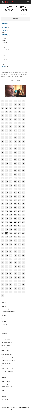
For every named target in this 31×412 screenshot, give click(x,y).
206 (7, 225)
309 (11, 288)
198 (23, 218)
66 (23, 137)
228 (23, 236)
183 (11, 211)
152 (7, 192)
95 (19, 156)
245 (19, 248)
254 (7, 255)
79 (2, 148)
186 (23, 211)
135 (11, 181)
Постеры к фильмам (7, 342)
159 (11, 196)
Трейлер (4, 35)
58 (15, 134)
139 (3, 185)
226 (15, 236)
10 (15, 104)
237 (11, 244)
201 (11, 222)
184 (15, 211)
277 (3, 270)
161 (19, 196)
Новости (4, 306)
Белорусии (4, 324)
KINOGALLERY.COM (13, 406)
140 (7, 185)
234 (23, 240)
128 (7, 178)
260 (7, 259)
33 (11, 119)
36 (23, 119)
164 (7, 200)
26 (6, 115)
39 (11, 123)
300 (23, 281)
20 (6, 111)
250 (15, 251)
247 (3, 251)
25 (2, 115)
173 (19, 203)
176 (7, 207)
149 (19, 189)
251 (19, 251)
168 (23, 200)
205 (3, 225)
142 (15, 185)
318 (23, 292)
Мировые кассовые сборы (8, 357)
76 (15, 145)
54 (23, 130)
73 (2, 145)
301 (3, 284)
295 (3, 281)
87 (11, 152)
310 (15, 288)
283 (3, 273)
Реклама (4, 396)
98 (6, 159)
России (3, 319)
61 (2, 137)
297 (11, 281)
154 (15, 192)
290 (7, 277)
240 (23, 244)
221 (19, 233)
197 (19, 218)
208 (15, 225)
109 (3, 167)
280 (15, 270)
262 (15, 259)
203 (19, 222)
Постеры (4, 27)
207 (11, 225)
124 (15, 174)
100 (15, 159)
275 (19, 266)
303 (11, 284)
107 (19, 163)
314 (7, 292)
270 (23, 262)
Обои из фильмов (6, 347)
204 (23, 222)
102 (23, 159)
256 (15, 255)
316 (15, 292)
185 (19, 211)
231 (11, 240)
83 (19, 148)
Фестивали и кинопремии (8, 311)
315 (11, 292)
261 (11, 259)
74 (6, 145)
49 (2, 130)
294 (23, 277)
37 (2, 123)
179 (19, 207)
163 (3, 200)
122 (7, 174)
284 (7, 273)
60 (23, 134)
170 (7, 203)
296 (7, 281)
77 (19, 145)
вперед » (18, 80)
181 (3, 211)
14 (6, 108)
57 (11, 134)
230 (7, 240)
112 (15, 167)
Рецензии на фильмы (7, 309)
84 (23, 148)
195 (11, 218)
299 (19, 281)
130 (15, 178)
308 (7, 288)
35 (19, 119)
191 (19, 214)
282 (23, 270)
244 (15, 248)
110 (7, 167)
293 (19, 277)
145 (3, 189)
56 (6, 134)
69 (11, 141)
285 (11, 273)
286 (15, 273)
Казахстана (4, 329)
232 (15, 240)
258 (23, 255)
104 (7, 163)
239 (19, 244)
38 (6, 123)
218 (7, 233)
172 (15, 203)
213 (11, 229)
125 (19, 174)
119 (19, 170)
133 (3, 181)
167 (19, 200)
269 (19, 262)
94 (15, 156)
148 (15, 189)
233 (19, 240)
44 (6, 126)
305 (19, 284)
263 (19, 259)
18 (23, 108)
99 (11, 159)
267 (11, 262)
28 (15, 115)
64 (15, 137)
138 (23, 181)
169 (3, 203)
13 (2, 108)
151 (3, 192)
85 (2, 152)
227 (19, 236)
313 (3, 292)
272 (7, 266)
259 (3, 259)
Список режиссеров (7, 386)
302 (7, 284)
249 (11, 251)
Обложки (4, 30)
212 (7, 229)
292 (15, 277)
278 (7, 270)
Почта (3, 394)
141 (11, 185)
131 (19, 178)
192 (23, 214)
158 (7, 196)
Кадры (4, 49)
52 (15, 130)
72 (23, 141)
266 (7, 262)
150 (23, 189)
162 (23, 196)
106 (15, 163)
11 (19, 104)
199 (3, 222)
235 (3, 244)
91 (2, 156)
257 (19, 255)
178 (15, 207)
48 (23, 126)
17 (19, 108)
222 (23, 233)
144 (23, 185)
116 (7, 170)
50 (6, 130)
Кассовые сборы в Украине (6, 365)
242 (7, 248)
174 (23, 203)
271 (3, 266)
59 (19, 134)
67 (2, 141)
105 (11, 163)
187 (3, 214)
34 (15, 119)
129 (11, 178)
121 (3, 174)
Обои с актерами (6, 350)
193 (3, 218)
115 (3, 170)
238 (15, 244)
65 (19, 137)
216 (23, 229)
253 (3, 255)
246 (23, 248)
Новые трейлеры (6, 339)
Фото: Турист (23, 8)
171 (11, 203)
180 (23, 207)
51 (11, 130)
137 (19, 181)
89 (19, 152)
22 (15, 111)
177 (11, 207)
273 (11, 266)
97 (2, 159)
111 (11, 167)
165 (11, 200)
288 (23, 273)
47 (19, 126)
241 (3, 248)
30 (23, 115)
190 (15, 214)
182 (7, 211)
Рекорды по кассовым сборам (7, 373)
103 (3, 163)
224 (7, 236)
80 (6, 148)
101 (19, 159)
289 (3, 277)
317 (19, 292)
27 (11, 115)
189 (11, 214)
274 (15, 266)
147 (11, 189)
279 (11, 270)
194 (7, 218)
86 (6, 152)
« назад (13, 80)
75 (11, 145)
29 (19, 115)
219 (11, 233)
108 (23, 163)
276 (23, 266)
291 (11, 277)
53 (19, 130)
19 (2, 111)
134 (7, 181)
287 (19, 273)
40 (15, 123)
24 (23, 111)
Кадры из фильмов (6, 345)
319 (3, 295)
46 (15, 126)
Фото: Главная (8, 8)
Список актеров (6, 381)
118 (15, 170)
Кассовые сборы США (7, 368)
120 (23, 170)
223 (3, 236)
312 (23, 288)
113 (19, 167)
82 (15, 148)
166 (15, 200)
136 (15, 181)
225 (11, 236)
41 (19, 123)
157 (3, 196)
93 (11, 156)
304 (15, 284)
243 (11, 248)
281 (19, 270)
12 (23, 104)
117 (11, 170)
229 (3, 240)
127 (3, 178)
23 (19, 111)
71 (19, 141)
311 (19, 288)
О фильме (5, 23)
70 (15, 141)
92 (6, 156)
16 (15, 108)
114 (23, 167)
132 (23, 178)
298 (15, 281)
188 (7, 214)
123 (11, 174)
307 (3, 288)
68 (6, 141)
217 (3, 233)
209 (19, 225)
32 (6, 119)
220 (15, 233)
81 (11, 148)
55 (2, 134)
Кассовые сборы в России (8, 360)
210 (23, 225)
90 (23, 152)
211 (3, 229)
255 (11, 255)
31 (2, 119)
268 (15, 262)
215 (19, 229)
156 (23, 192)
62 (6, 137)
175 (3, 207)
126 (23, 174)
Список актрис (5, 384)
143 (19, 185)
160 (15, 196)
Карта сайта (5, 399)
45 (11, 126)
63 (11, 137)
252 (23, 251)
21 (11, 111)
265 (3, 262)
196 (15, 218)
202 (15, 222)
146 (7, 189)
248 (7, 251)
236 (7, 244)
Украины (4, 321)
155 (19, 192)
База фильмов (5, 337)
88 (15, 152)
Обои (3, 66)
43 (2, 126)
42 (23, 123)
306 (23, 284)
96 (23, 156)
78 (23, 145)
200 (7, 222)
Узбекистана (5, 327)
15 (11, 108)
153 (11, 192)
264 (23, 259)
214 (15, 229)
